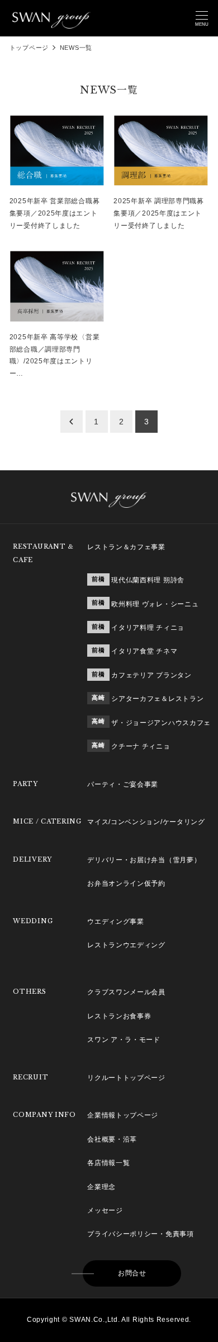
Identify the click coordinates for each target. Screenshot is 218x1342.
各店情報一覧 (108, 1163)
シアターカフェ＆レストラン (157, 699)
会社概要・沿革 (112, 1139)
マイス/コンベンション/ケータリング (146, 822)
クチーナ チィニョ (140, 746)
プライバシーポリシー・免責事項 (140, 1234)
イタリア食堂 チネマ (144, 651)
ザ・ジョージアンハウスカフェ (161, 723)
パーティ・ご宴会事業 (122, 784)
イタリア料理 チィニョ (147, 628)
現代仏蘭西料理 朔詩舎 (147, 580)
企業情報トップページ (122, 1115)
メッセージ (105, 1210)
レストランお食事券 (119, 1016)
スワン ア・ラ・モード (123, 1040)
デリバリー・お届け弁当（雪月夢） (144, 860)
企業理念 (101, 1187)
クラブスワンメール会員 (126, 992)
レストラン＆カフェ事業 (126, 547)
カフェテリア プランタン (151, 675)
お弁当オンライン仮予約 (126, 883)
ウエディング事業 (115, 921)
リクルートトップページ (126, 1078)
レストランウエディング (126, 945)
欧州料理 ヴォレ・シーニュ (154, 604)
